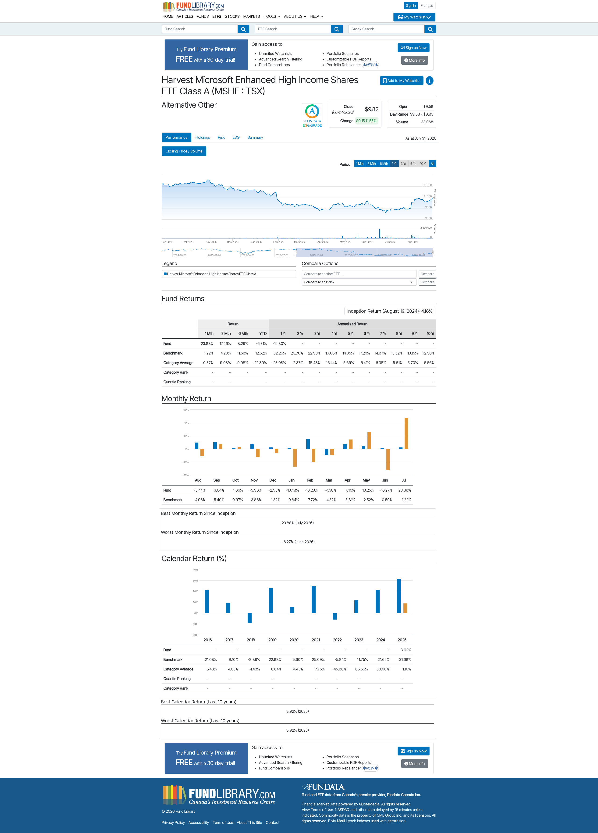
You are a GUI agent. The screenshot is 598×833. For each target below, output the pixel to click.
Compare (427, 274)
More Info (416, 60)
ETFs (217, 16)
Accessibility (199, 822)
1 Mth (360, 164)
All (432, 164)
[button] (243, 29)
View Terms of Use (317, 809)
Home (168, 16)
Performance (177, 137)
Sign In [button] (411, 5)
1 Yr (394, 164)
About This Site (249, 822)
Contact (272, 822)
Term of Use (223, 822)
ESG (236, 137)
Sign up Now (416, 47)
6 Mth (384, 164)
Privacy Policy (173, 822)
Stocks (232, 16)
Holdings (203, 137)
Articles (185, 16)
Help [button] (315, 16)
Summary (255, 137)
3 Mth (372, 164)
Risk (221, 137)
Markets (251, 16)
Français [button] (427, 5)
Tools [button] (270, 16)
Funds (203, 16)
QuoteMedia (369, 804)
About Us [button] (293, 16)
